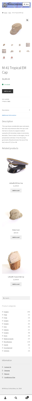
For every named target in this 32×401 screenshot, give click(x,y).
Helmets (6, 330)
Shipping (7, 370)
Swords (6, 345)
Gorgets (6, 321)
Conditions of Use (9, 377)
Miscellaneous (8, 342)
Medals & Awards (8, 339)
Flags (5, 315)
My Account (5, 398)
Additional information (9, 115)
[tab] (16, 110)
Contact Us (7, 367)
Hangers (6, 324)
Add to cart (7, 91)
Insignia (6, 333)
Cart (24, 396)
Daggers (6, 312)
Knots (5, 336)
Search (16, 398)
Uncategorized (8, 348)
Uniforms (6, 351)
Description (5, 110)
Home (5, 13)
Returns (6, 374)
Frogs (5, 318)
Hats (10, 13)
